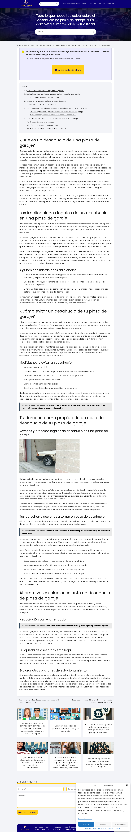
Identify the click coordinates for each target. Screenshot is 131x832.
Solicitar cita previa (106, 4)
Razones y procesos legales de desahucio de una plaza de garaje (56, 112)
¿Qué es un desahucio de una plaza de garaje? (45, 91)
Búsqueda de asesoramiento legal (44, 125)
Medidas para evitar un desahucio (43, 104)
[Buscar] (57, 3)
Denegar (103, 824)
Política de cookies (90, 828)
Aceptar (86, 824)
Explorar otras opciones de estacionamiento (48, 128)
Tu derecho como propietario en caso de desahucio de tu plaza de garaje (57, 108)
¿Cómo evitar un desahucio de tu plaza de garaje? (47, 101)
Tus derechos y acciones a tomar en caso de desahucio (53, 115)
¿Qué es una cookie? (43, 829)
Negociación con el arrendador (42, 122)
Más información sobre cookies (64, 829)
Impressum (117, 828)
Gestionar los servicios (85, 819)
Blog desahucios (89, 4)
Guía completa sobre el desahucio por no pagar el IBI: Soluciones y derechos (39, 701)
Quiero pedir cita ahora (69, 70)
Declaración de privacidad (105, 828)
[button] (127, 785)
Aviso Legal (57, 827)
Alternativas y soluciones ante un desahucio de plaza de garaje (52, 118)
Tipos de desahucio (70, 4)
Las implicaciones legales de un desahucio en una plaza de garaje (53, 94)
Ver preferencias (120, 824)
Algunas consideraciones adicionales (44, 97)
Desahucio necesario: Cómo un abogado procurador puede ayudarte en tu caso (92, 701)
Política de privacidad (43, 827)
